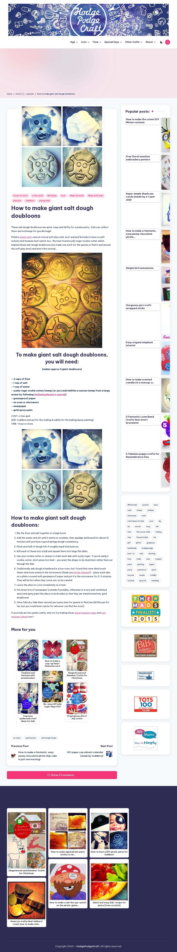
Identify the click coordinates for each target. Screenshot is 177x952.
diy (160, 521)
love (129, 559)
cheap (139, 510)
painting (140, 564)
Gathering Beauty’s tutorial (49, 394)
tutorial (130, 580)
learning (152, 553)
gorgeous (151, 543)
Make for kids (77, 196)
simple (142, 575)
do (128, 526)
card (129, 510)
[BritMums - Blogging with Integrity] (145, 738)
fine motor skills (143, 532)
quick (154, 570)
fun (154, 537)
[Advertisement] (88, 71)
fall (157, 526)
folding (158, 532)
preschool (142, 570)
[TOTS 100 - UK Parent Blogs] (145, 704)
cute (151, 521)
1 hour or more (20, 196)
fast (129, 532)
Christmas (131, 515)
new (148, 559)
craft (144, 515)
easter (138, 526)
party (129, 570)
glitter (138, 543)
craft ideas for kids (135, 521)
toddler (153, 575)
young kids (44, 201)
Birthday (52, 196)
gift (129, 543)
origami (158, 559)
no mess (16, 738)
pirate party (26, 237)
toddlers (30, 201)
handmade (131, 548)
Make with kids (95, 196)
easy (148, 526)
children (150, 510)
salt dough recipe (48, 738)
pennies (17, 201)
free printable (142, 537)
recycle (130, 575)
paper (151, 564)
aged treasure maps (85, 612)
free (63, 196)
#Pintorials (132, 505)
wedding (155, 580)
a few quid (37, 196)
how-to (131, 553)
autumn (145, 505)
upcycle (142, 580)
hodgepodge (147, 548)
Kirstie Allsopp (81, 572)
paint (129, 564)
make (138, 559)
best (156, 505)
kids (141, 553)
